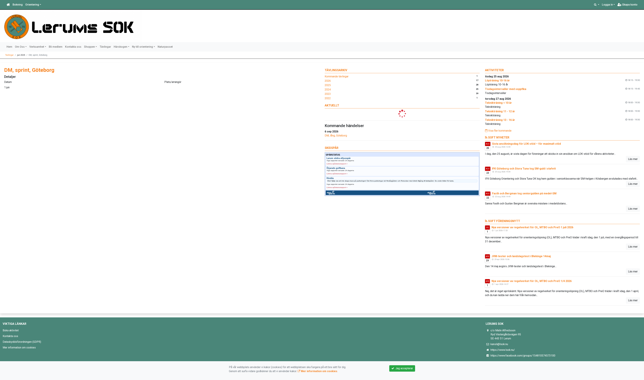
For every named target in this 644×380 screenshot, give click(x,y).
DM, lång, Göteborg (336, 135)
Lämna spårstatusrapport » (337, 164)
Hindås (330, 178)
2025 (328, 85)
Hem (9, 46)
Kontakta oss (73, 46)
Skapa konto (629, 4)
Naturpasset (165, 46)
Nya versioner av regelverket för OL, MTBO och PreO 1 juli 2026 (532, 227)
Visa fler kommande (500, 130)
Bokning (18, 4)
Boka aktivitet (11, 330)
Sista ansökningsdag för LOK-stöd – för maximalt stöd (526, 143)
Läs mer (633, 159)
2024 (328, 89)
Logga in (607, 4)
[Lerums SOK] (72, 26)
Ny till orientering (142, 46)
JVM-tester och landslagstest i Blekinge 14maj (521, 256)
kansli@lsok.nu (499, 344)
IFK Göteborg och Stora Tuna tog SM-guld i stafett (524, 168)
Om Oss (20, 46)
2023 (328, 94)
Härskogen (120, 46)
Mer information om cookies (19, 347)
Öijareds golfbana (336, 168)
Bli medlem (55, 46)
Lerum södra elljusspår (339, 158)
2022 (328, 98)
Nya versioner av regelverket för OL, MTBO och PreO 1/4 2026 (532, 281)
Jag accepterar (403, 368)
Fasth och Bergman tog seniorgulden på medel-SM (524, 193)
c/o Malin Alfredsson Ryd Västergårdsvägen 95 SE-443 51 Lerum (506, 334)
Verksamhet (36, 46)
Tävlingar (105, 46)
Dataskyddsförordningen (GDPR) (22, 341)
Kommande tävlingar (336, 76)
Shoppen (89, 46)
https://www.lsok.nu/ (503, 349)
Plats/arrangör (172, 82)
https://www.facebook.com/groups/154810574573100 (523, 355)
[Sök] (597, 4)
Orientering (32, 4)
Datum (8, 82)
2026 (328, 80)
